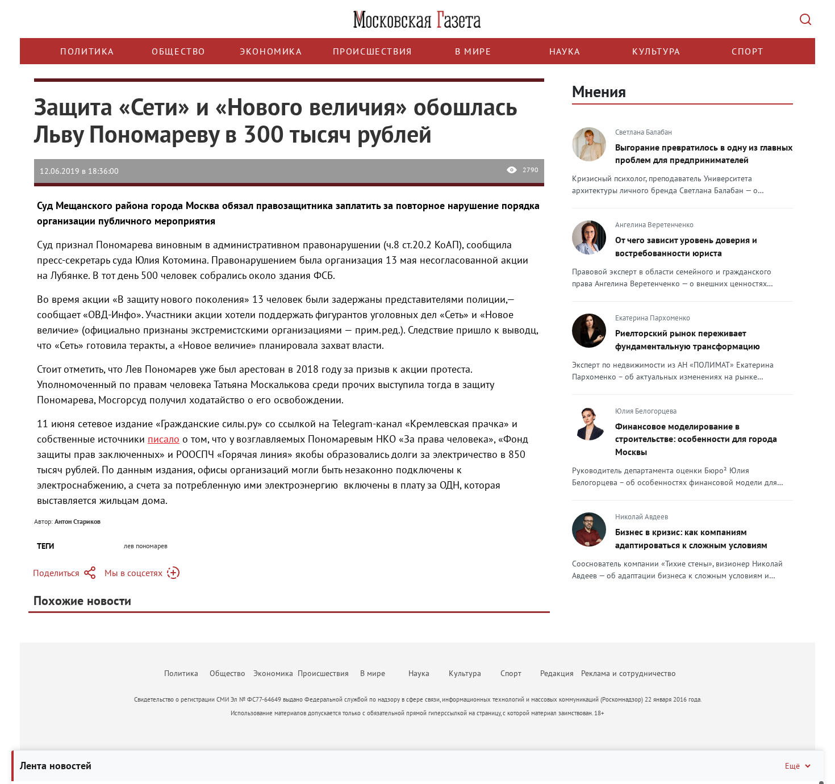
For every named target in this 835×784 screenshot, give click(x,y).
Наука (565, 51)
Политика (87, 51)
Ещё (792, 766)
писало (163, 438)
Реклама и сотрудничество (628, 673)
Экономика (271, 51)
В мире (473, 51)
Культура (656, 51)
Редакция (557, 673)
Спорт (748, 51)
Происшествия (372, 51)
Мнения (599, 91)
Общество (179, 51)
